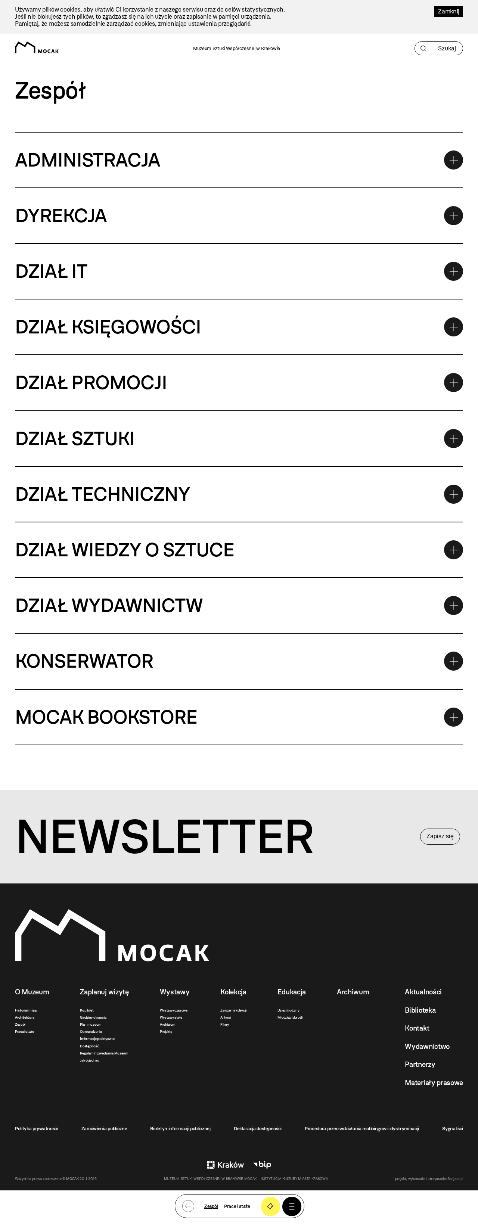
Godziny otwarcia (93, 1017)
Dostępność (89, 1046)
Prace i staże (237, 1206)
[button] (291, 1206)
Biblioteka (420, 1010)
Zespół (20, 1024)
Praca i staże (24, 1031)
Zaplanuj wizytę (104, 992)
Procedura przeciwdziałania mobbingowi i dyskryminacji (362, 1128)
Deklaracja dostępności (258, 1128)
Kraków (225, 1165)
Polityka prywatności (36, 1128)
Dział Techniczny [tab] (102, 494)
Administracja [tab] (87, 159)
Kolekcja (233, 992)
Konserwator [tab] (84, 660)
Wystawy (175, 992)
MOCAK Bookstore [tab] (106, 717)
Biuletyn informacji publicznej (180, 1128)
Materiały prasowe (434, 1082)
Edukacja (291, 992)
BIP (262, 1165)
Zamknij (448, 11)
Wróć (188, 1206)
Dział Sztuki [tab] (74, 438)
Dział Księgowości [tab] (108, 326)
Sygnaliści (452, 1128)
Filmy (224, 1024)
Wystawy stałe (171, 1017)
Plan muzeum (90, 1024)
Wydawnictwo (427, 1046)
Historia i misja (26, 1010)
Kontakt (417, 1028)
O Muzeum (32, 992)
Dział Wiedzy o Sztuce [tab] (124, 549)
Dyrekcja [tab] (61, 215)
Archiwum (168, 1024)
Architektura (24, 1017)
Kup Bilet (270, 1206)
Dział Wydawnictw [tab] (109, 605)
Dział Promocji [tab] (91, 382)
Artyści (225, 1017)
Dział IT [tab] (51, 271)
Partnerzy (420, 1064)
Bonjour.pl (455, 1179)
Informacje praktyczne (97, 1039)
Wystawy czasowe (173, 1010)
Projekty (166, 1031)
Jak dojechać (89, 1060)
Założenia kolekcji (233, 1010)
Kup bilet (86, 1010)
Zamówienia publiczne (104, 1128)
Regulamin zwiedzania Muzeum (104, 1053)
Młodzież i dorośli (289, 1017)
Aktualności (423, 992)
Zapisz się (440, 836)
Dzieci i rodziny (288, 1010)
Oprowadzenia (91, 1031)
